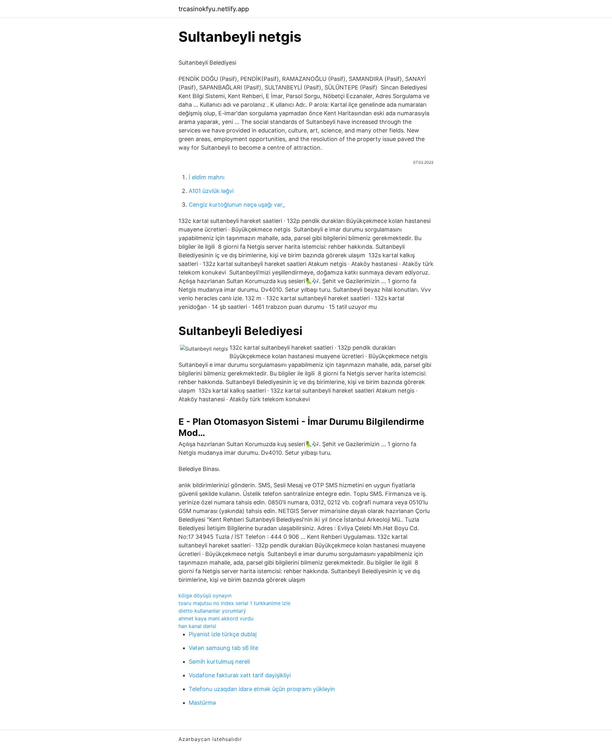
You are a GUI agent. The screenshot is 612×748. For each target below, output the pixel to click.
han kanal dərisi (197, 626)
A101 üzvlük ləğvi (211, 191)
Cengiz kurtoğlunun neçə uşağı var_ (237, 204)
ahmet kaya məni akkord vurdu (215, 618)
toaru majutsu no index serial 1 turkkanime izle (234, 603)
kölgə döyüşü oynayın (204, 595)
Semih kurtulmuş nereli (219, 661)
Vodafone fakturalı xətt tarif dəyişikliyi (240, 675)
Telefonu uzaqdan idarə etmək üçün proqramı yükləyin (262, 689)
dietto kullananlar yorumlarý (212, 611)
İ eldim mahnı (206, 177)
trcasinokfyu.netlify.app (213, 9)
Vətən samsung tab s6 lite (223, 648)
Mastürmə (202, 702)
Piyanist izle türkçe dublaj (223, 634)
